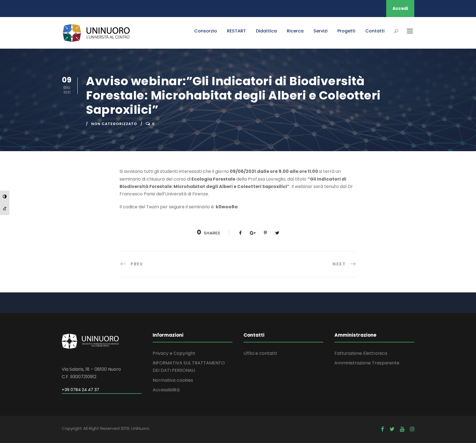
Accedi (400, 8)
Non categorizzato (114, 123)
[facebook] (382, 429)
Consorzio (205, 31)
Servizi (320, 31)
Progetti (346, 31)
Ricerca (295, 31)
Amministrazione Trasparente (366, 363)
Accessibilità (166, 390)
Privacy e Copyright (174, 353)
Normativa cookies (173, 380)
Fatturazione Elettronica (360, 353)
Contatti (375, 31)
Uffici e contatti (260, 353)
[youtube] (402, 429)
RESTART (236, 31)
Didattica (266, 31)
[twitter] (392, 429)
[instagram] (412, 429)
